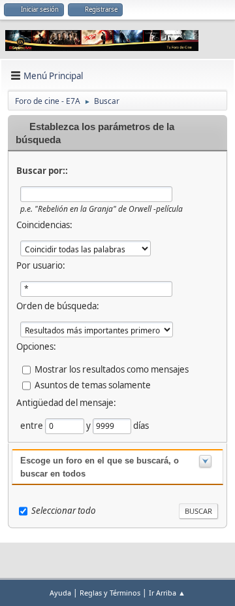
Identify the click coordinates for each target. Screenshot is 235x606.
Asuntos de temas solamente (93, 385)
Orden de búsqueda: (57, 306)
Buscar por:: (42, 171)
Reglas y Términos (110, 593)
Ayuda (60, 593)
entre (32, 425)
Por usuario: (40, 265)
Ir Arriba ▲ (167, 593)
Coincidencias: (44, 225)
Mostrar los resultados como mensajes (112, 369)
